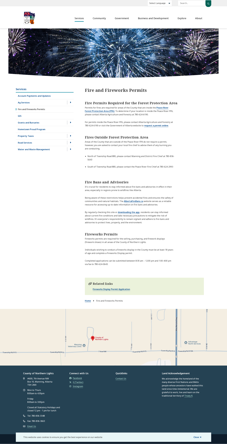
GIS (19, 116)
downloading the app (129, 212)
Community (99, 18)
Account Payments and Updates (34, 95)
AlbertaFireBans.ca (133, 201)
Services (79, 18)
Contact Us (121, 378)
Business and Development (153, 18)
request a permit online (156, 125)
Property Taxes (26, 136)
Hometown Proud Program (31, 129)
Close (196, 437)
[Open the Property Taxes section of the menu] (70, 136)
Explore (182, 18)
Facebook (77, 378)
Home (88, 300)
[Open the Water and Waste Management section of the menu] (70, 149)
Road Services (25, 142)
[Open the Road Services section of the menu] (70, 142)
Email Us (31, 426)
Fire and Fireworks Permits (31, 109)
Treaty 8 (188, 395)
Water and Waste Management (34, 149)
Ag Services (24, 102)
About (198, 18)
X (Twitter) (78, 382)
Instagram (78, 386)
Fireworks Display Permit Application (111, 289)
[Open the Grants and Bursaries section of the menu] (70, 122)
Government (122, 18)
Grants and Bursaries (28, 122)
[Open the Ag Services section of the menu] (70, 102)
